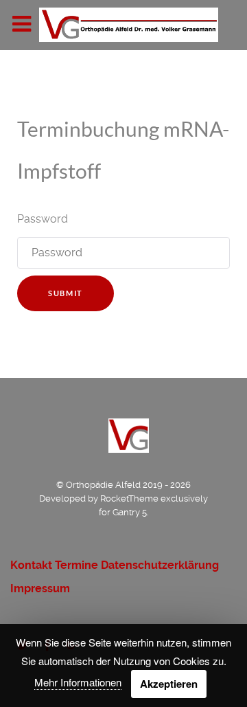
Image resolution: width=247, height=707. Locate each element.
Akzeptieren (169, 683)
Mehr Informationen (77, 682)
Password (42, 218)
